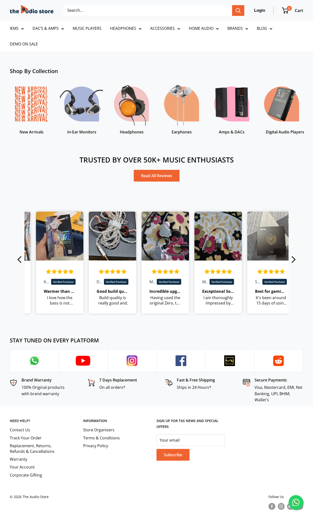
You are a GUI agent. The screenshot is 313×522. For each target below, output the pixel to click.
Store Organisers (98, 430)
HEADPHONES (123, 28)
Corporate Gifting (26, 475)
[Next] (303, 106)
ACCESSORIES (162, 28)
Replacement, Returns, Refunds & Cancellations (32, 448)
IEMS (14, 28)
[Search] (238, 10)
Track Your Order (26, 438)
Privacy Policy (95, 445)
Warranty (18, 459)
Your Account (22, 467)
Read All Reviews (156, 175)
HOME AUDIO (201, 28)
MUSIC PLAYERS (87, 28)
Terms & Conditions (101, 438)
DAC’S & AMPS (46, 28)
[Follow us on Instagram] (281, 506)
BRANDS (235, 28)
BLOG (262, 28)
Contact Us (20, 430)
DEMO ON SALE (24, 44)
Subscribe (173, 454)
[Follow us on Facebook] (271, 506)
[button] (20, 259)
